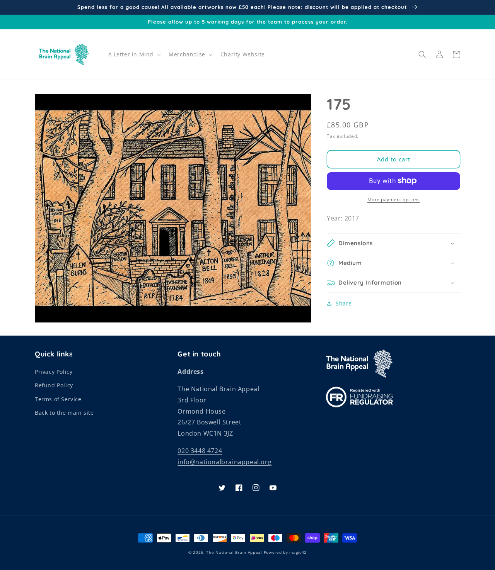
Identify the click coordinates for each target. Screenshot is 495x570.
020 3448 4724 (200, 450)
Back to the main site (64, 412)
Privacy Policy (53, 371)
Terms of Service (58, 399)
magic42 (298, 552)
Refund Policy (54, 385)
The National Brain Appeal (234, 552)
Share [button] (344, 303)
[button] (134, 54)
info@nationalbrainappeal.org (224, 462)
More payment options (393, 199)
